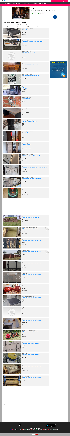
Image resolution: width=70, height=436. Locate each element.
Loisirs (29, 3)
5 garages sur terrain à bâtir (26, 250)
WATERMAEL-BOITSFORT (27, 148)
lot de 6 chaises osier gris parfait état (28, 296)
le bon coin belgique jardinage (26, 51)
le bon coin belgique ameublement (27, 28)
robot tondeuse (27, 190)
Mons (38, 26)
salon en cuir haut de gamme (26, 284)
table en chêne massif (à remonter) (31, 155)
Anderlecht (34, 26)
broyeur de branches (25, 353)
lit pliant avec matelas (25, 376)
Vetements (34, 3)
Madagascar (40, 429)
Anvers (19, 26)
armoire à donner (27, 144)
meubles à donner (25, 307)
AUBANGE (24, 34)
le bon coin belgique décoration (27, 74)
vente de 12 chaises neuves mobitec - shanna (29, 227)
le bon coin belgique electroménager (27, 120)
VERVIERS (24, 114)
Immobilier (9, 3)
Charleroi (29, 26)
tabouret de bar (24, 273)
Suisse (24, 429)
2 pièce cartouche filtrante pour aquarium (33, 41)
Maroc (34, 429)
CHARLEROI (25, 45)
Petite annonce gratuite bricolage (31, 331)
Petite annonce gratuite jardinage (31, 217)
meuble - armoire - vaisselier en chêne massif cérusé (35, 167)
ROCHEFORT (25, 160)
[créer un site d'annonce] (35, 434)
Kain (23, 137)
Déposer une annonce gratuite (59, 1)
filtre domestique (27, 98)
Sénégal (45, 429)
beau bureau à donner (28, 109)
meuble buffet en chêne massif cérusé (32, 178)
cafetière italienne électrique (30, 121)
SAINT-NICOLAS (25, 194)
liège (22, 26)
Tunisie (50, 429)
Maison (25, 3)
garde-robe (26, 132)
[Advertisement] (35, 13)
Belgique (19, 429)
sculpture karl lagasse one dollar (31, 75)
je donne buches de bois (29, 52)
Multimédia (20, 3)
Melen (24, 91)
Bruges (25, 26)
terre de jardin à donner (25, 216)
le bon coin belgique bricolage (26, 97)
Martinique (56, 429)
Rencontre (44, 3)
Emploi (39, 3)
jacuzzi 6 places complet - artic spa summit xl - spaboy (34, 88)
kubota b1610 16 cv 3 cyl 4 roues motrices (29, 330)
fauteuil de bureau (27, 29)
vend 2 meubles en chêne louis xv (31, 64)
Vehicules (15, 3)
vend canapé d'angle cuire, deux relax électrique (29, 319)
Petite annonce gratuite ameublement (32, 228)
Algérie (29, 429)
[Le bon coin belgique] (7, 0)
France (14, 429)
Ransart (24, 57)
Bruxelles (15, 26)
